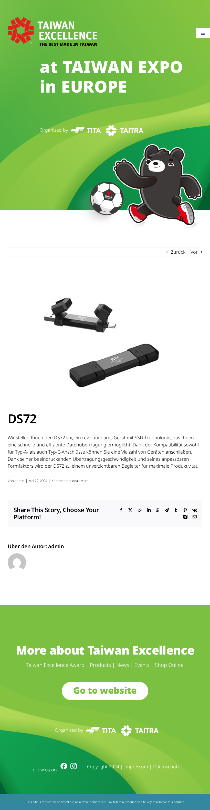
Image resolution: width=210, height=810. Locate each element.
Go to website (105, 690)
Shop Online (169, 664)
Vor (194, 252)
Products (100, 664)
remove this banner (169, 802)
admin (19, 480)
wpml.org (67, 802)
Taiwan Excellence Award (55, 664)
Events (142, 664)
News (122, 664)
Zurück (178, 252)
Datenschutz (166, 766)
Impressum (136, 766)
